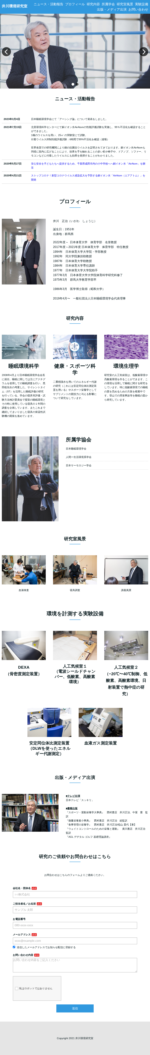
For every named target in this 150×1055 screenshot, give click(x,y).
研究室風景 (125, 4)
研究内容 (93, 4)
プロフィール (75, 4)
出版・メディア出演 (112, 9)
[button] (73, 84)
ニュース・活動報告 (48, 4)
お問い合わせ (138, 9)
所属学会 (108, 4)
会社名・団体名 (22, 888)
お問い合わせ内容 (23, 954)
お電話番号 (19, 919)
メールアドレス (22, 934)
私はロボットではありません (35, 988)
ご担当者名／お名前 (24, 903)
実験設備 (141, 4)
